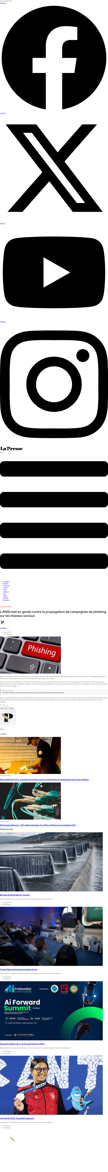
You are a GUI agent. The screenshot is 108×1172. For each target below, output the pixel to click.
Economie (6, 586)
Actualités (6, 581)
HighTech (6, 592)
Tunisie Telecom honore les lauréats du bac (18, 969)
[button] (54, 514)
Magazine (6, 600)
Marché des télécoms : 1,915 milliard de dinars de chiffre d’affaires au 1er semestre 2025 (38, 825)
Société (5, 583)
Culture (5, 588)
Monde (5, 596)
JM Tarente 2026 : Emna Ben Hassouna (17, 1118)
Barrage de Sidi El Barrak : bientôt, (15, 895)
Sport (4, 590)
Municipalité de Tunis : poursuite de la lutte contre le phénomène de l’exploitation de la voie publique (44, 779)
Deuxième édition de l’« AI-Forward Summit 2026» (22, 1044)
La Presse (3, 628)
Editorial (5, 598)
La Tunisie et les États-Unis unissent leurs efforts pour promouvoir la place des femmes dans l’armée (33, 693)
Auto (4, 594)
